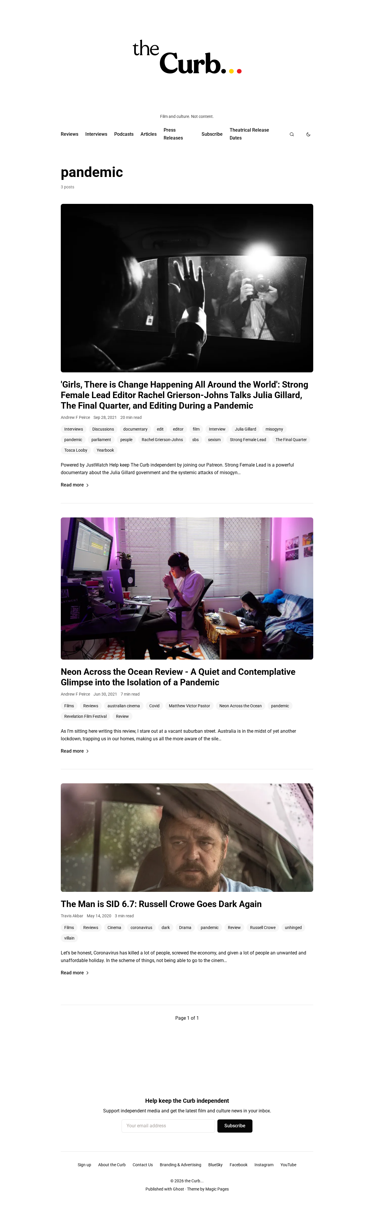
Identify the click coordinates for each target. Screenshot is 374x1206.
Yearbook (105, 450)
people (126, 439)
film (196, 429)
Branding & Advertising (180, 1164)
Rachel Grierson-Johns (162, 439)
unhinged (293, 927)
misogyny (274, 429)
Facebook (238, 1164)
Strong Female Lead (248, 439)
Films (69, 705)
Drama (185, 927)
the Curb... (194, 1181)
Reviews (69, 134)
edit (160, 429)
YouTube (288, 1164)
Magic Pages (217, 1189)
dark (166, 927)
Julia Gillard (245, 429)
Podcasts (124, 134)
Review (122, 716)
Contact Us (143, 1164)
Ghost (178, 1189)
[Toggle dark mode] (308, 134)
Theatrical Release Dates (249, 133)
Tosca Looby (75, 450)
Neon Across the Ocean (240, 705)
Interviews (96, 134)
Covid (154, 705)
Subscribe (212, 134)
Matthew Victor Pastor (189, 705)
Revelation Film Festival (85, 716)
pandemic (73, 439)
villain (69, 938)
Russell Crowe (263, 927)
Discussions (103, 429)
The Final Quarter (291, 439)
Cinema (114, 927)
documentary (135, 429)
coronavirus (141, 927)
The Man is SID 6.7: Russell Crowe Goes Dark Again (161, 904)
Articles (149, 134)
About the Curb (112, 1164)
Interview (217, 429)
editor (178, 429)
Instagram (263, 1164)
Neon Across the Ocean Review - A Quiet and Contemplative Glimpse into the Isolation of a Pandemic (178, 677)
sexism (214, 439)
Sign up (84, 1164)
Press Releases (173, 133)
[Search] (292, 134)
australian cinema (124, 705)
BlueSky (215, 1164)
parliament (101, 439)
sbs (195, 439)
